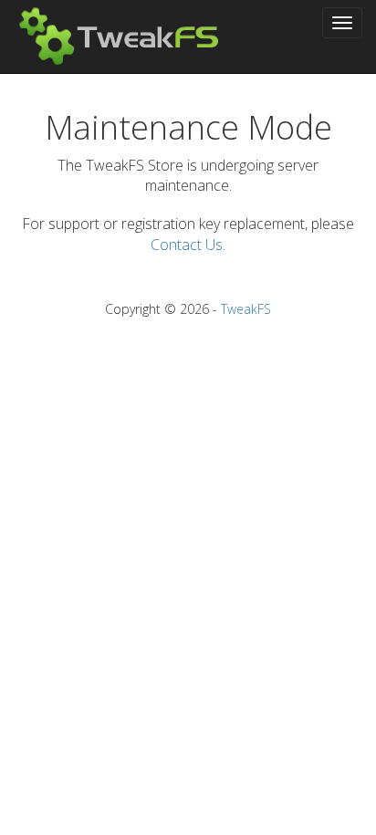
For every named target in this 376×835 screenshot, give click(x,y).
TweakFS (246, 309)
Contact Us (187, 245)
